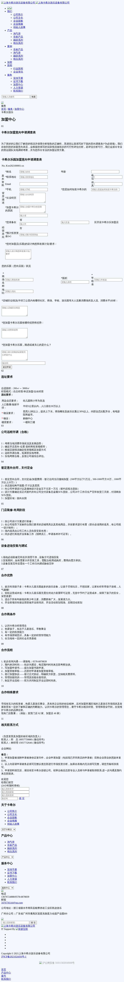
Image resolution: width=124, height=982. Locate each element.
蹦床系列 (18, 40)
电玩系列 (18, 43)
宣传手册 (18, 78)
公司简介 (18, 14)
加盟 (9, 62)
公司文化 (18, 17)
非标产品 (18, 36)
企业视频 (18, 24)
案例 (9, 46)
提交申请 (7, 367)
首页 (3, 109)
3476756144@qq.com (12, 902)
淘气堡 (17, 33)
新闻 (9, 65)
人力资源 (18, 87)
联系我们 (18, 91)
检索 (34, 97)
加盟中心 (18, 84)
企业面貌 (18, 21)
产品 (9, 30)
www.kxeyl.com (19, 748)
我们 (9, 11)
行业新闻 (18, 68)
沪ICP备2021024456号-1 (13, 956)
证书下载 (18, 81)
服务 (9, 75)
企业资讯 (18, 71)
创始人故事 (19, 27)
